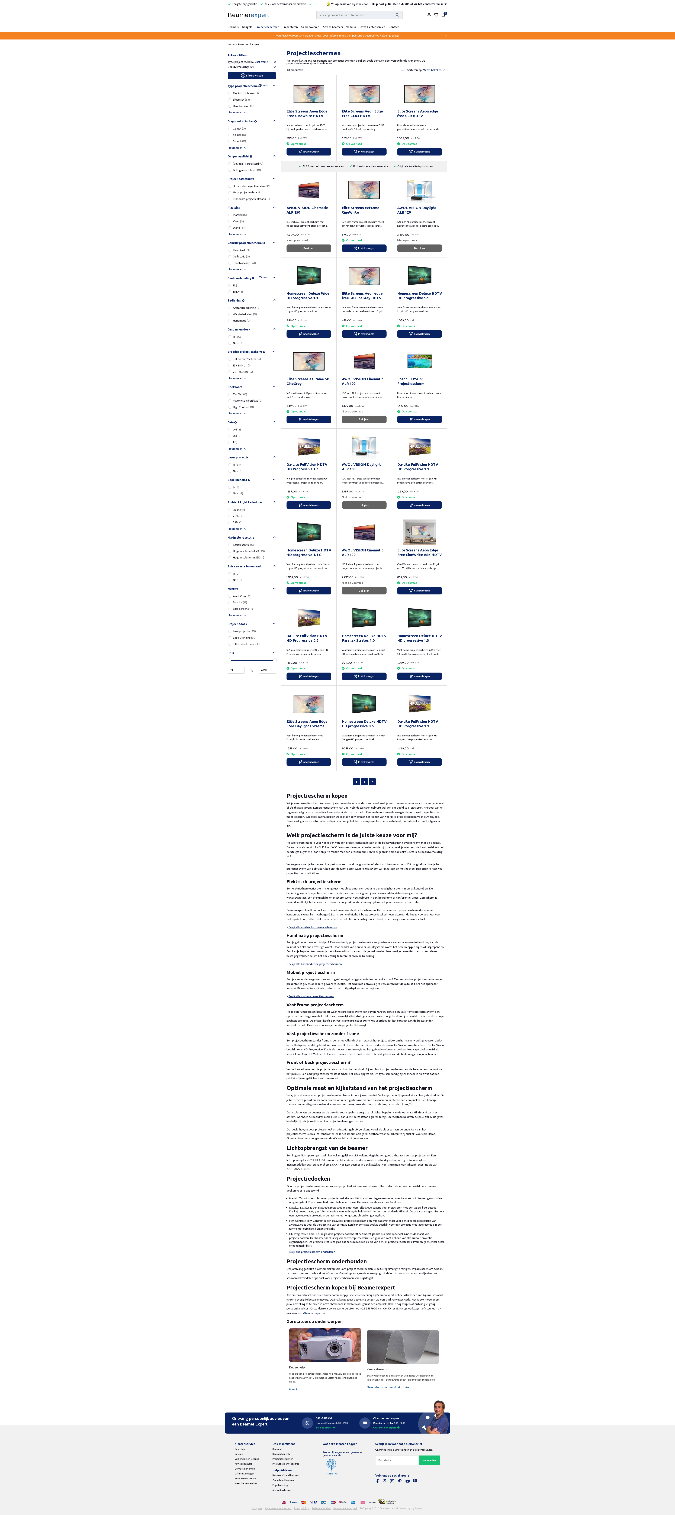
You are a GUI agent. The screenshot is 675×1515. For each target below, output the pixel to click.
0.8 (237, 436)
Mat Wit (240, 394)
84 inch (239, 135)
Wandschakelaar (245, 314)
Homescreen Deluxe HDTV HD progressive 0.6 (364, 723)
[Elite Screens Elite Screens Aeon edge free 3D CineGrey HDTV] (364, 276)
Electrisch (241, 99)
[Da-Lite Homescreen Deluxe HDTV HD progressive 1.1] (419, 276)
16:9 (235, 285)
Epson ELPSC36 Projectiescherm (410, 381)
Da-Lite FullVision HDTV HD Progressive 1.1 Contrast (417, 723)
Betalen (239, 1454)
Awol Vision (242, 596)
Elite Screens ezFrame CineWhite (360, 210)
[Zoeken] (397, 15)
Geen (239, 509)
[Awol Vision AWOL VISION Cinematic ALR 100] (364, 361)
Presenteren (290, 27)
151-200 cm (242, 365)
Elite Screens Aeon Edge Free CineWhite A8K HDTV (419, 552)
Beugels (247, 27)
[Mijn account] (429, 15)
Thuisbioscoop (244, 263)
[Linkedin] (415, 1481)
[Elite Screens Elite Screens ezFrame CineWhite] (364, 190)
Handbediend (244, 106)
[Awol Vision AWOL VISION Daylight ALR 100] (364, 447)
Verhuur (351, 27)
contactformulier (433, 4)
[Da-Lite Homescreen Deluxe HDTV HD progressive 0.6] (364, 704)
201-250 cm (243, 371)
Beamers (233, 27)
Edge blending (280, 1485)
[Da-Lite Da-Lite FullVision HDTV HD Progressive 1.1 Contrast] (419, 704)
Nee (237, 343)
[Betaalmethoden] (284, 1502)
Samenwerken (310, 27)
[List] (402, 70)
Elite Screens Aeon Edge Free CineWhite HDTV (307, 113)
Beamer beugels (281, 1454)
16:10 (238, 291)
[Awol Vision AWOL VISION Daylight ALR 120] (419, 190)
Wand (239, 227)
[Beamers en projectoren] (249, 15)
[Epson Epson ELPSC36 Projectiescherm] (419, 361)
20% (238, 516)
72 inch (239, 128)
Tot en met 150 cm (247, 359)
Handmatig (241, 320)
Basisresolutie (243, 545)
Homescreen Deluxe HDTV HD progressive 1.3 (419, 638)
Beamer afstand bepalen (285, 1475)
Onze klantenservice (372, 27)
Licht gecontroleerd (247, 170)
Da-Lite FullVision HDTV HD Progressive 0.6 (307, 638)
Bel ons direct (323, 1427)
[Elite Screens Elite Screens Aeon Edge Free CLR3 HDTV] (364, 93)
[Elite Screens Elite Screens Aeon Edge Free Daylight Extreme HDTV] (309, 704)
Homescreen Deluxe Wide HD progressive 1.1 (308, 295)
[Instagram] (392, 1481)
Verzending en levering (247, 1458)
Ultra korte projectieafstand (252, 186)
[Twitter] (385, 1481)
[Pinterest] (400, 1481)
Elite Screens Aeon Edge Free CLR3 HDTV (362, 113)
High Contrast (243, 407)
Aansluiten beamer (282, 1490)
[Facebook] (377, 1481)
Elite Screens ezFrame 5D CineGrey (308, 381)
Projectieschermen (267, 27)
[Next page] (372, 781)
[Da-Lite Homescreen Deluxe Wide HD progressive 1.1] (309, 276)
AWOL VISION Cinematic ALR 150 (307, 210)
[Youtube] (408, 1481)
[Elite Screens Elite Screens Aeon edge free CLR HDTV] (419, 93)
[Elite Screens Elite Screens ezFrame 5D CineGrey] (309, 361)
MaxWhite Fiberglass (247, 400)
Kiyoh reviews (360, 4)
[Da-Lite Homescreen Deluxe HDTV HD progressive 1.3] (419, 618)
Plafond (240, 215)
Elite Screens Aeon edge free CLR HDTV (417, 113)
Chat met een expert (384, 1427)
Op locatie (241, 256)
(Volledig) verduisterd (248, 163)
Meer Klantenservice (246, 1483)
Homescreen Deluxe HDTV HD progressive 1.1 (419, 295)
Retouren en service (245, 1478)
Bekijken (308, 248)
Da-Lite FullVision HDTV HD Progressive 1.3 (307, 466)
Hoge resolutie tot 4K (249, 551)
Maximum (267, 670)
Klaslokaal (241, 250)
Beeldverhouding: (238, 66)
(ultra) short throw (247, 644)
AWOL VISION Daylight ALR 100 (361, 466)
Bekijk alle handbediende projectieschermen (315, 964)
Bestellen (240, 1449)
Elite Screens (243, 608)
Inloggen (257, 1508)
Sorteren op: (414, 70)
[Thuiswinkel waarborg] (387, 1501)
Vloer (238, 221)
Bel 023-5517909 (399, 4)
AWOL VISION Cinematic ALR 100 (362, 381)
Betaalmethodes (321, 1508)
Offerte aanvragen (244, 1473)
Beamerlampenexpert (345, 1508)
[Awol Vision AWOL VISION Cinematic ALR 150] (309, 190)
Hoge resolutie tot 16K (248, 557)
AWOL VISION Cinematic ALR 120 (362, 552)
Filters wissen (254, 75)
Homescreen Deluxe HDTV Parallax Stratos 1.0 (364, 638)
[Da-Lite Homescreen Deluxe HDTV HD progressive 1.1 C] (309, 532)
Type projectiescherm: (241, 62)
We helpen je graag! (387, 35)
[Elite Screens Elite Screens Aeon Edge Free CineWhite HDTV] (309, 93)
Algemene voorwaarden (278, 1508)
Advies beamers (333, 27)
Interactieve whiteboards (285, 1463)
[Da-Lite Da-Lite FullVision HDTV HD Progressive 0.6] (309, 618)
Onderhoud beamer (283, 1480)
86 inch (239, 141)
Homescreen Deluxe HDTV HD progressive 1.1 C (309, 552)
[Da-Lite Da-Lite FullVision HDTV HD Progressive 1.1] (419, 447)
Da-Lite (240, 602)
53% (237, 522)
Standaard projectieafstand (251, 199)
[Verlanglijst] (436, 15)
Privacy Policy (302, 1508)
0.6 (237, 429)
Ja (237, 336)
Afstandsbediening (246, 307)
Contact (394, 27)
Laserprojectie (244, 631)
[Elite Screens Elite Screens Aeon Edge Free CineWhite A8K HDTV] (419, 532)
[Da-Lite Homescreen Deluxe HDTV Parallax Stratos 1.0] (364, 618)
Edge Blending (244, 637)
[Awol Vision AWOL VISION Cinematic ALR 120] (364, 532)
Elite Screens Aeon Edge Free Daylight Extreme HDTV (307, 723)
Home (231, 44)
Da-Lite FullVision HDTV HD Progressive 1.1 (417, 466)
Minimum (236, 670)
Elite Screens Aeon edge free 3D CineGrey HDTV (362, 295)
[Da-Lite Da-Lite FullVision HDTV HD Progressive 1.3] (309, 447)
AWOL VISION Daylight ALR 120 (416, 210)
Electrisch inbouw (246, 93)
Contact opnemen (245, 1468)
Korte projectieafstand (248, 192)
